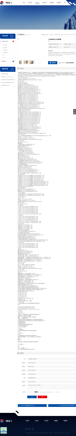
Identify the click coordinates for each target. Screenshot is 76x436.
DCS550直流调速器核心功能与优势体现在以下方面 (8, 82)
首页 (24, 2)
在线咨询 (54, 62)
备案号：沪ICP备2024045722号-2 (56, 432)
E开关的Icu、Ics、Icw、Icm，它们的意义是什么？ (8, 76)
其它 (4, 57)
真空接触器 (5, 52)
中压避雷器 (5, 47)
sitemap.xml (67, 432)
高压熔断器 (5, 44)
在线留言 (52, 2)
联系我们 (59, 2)
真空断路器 (5, 50)
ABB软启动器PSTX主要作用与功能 (8, 79)
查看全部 (4, 61)
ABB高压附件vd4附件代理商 (68, 405)
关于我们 (30, 2)
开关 (4, 55)
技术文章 (44, 2)
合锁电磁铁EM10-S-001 (30, 405)
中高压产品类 (5, 41)
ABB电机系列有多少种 (6, 85)
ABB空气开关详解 (5, 73)
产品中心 (37, 2)
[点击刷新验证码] (36, 392)
